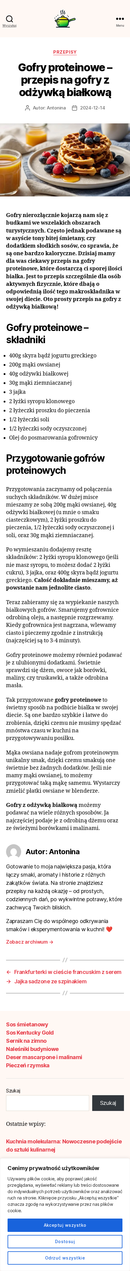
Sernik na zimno (26, 1041)
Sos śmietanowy (27, 1024)
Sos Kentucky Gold (30, 1032)
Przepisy (64, 52)
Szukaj (13, 1091)
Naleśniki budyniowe (32, 1049)
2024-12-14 (92, 108)
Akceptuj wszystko (65, 1225)
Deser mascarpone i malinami (44, 1057)
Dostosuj (65, 1241)
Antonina (56, 108)
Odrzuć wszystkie (65, 1257)
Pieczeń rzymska (28, 1065)
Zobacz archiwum (29, 942)
